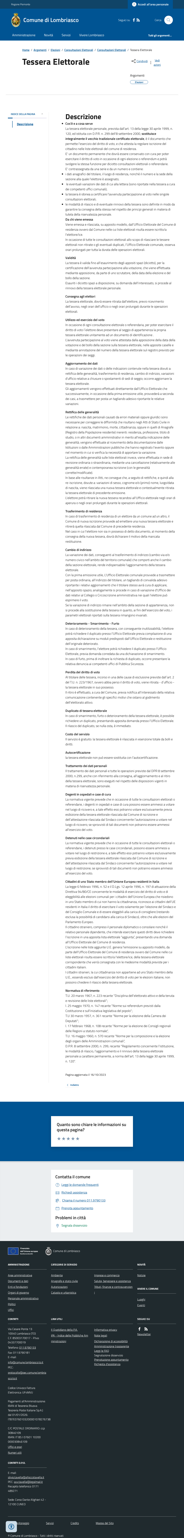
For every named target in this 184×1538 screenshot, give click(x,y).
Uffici (11, 1310)
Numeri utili (15, 1452)
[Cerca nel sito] (167, 20)
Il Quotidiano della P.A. (64, 1330)
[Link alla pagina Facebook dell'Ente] (139, 1329)
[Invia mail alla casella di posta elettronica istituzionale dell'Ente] (25, 1362)
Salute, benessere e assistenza (112, 1281)
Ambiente (57, 1275)
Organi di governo (18, 1292)
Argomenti (40, 50)
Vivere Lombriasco (91, 35)
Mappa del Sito (105, 1523)
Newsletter (144, 1334)
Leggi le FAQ (101, 1351)
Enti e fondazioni (18, 1287)
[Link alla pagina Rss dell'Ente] (146, 1329)
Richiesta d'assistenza (107, 1364)
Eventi (141, 1305)
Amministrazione (23, 35)
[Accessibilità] (11, 1527)
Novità (48, 35)
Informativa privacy (105, 1330)
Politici (12, 1304)
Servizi (66, 35)
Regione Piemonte (20, 4)
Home (25, 50)
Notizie (141, 1275)
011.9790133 (27, 1347)
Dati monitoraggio (18, 1523)
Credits (75, 1523)
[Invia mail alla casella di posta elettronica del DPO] (26, 1477)
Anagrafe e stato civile (64, 1281)
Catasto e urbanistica (63, 1292)
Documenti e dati (18, 1281)
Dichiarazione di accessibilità (111, 1341)
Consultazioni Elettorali (78, 50)
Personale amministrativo (23, 1298)
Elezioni (55, 50)
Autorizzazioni (59, 1287)
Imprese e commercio (106, 1275)
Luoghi (141, 1299)
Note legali (100, 1335)
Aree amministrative (20, 1275)
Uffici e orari (15, 1447)
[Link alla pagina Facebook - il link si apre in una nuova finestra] (134, 20)
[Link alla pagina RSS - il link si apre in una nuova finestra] (138, 20)
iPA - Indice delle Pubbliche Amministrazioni (69, 1338)
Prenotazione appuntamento (111, 1359)
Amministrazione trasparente (111, 1346)
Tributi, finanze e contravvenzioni (113, 1290)
